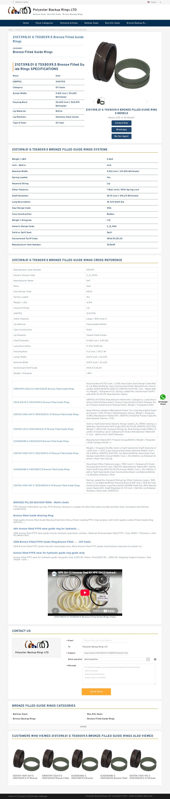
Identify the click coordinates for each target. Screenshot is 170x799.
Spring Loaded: (20, 177)
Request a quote (21, 2)
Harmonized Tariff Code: (25, 238)
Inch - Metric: (19, 165)
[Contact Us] (163, 399)
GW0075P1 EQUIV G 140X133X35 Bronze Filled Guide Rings (44, 389)
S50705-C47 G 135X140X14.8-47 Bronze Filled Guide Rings (44, 429)
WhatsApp (121, 129)
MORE (83, 727)
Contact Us (24, 796)
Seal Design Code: (21, 208)
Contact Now (121, 123)
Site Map (34, 796)
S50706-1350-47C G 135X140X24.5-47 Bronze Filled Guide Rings (47, 485)
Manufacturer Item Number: (26, 244)
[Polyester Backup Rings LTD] (19, 10)
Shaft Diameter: (20, 196)
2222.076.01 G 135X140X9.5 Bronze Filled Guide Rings (42, 402)
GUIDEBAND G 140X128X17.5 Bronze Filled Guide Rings (42, 469)
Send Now (96, 691)
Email (70, 641)
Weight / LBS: (19, 159)
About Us (13, 796)
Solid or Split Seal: (22, 232)
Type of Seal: (19, 123)
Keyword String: (20, 183)
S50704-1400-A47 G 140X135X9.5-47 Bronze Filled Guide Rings (46, 414)
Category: (18, 87)
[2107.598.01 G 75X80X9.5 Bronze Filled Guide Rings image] (121, 65)
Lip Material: (19, 111)
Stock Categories (44, 23)
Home (26, 23)
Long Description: (21, 202)
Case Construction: (22, 214)
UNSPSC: (17, 81)
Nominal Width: (20, 171)
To (69, 647)
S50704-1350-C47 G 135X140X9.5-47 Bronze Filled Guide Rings (46, 453)
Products (18, 30)
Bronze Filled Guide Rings (35, 30)
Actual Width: (20, 93)
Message (71, 666)
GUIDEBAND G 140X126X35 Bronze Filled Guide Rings (41, 441)
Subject (71, 653)
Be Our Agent (121, 136)
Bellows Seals (91, 23)
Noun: (16, 76)
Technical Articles (69, 23)
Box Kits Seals (112, 23)
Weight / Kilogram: (22, 220)
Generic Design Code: (23, 226)
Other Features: (20, 189)
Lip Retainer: (19, 117)
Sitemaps (43, 796)
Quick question (75, 659)
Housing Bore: (20, 102)
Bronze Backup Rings (138, 23)
